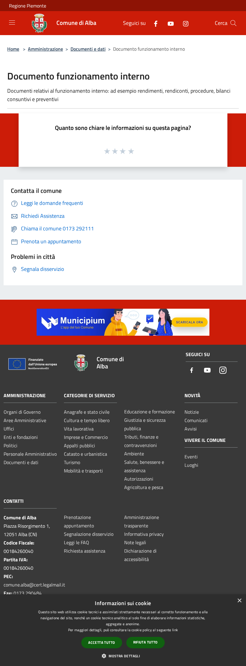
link (175, 630)
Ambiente (134, 453)
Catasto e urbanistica (85, 454)
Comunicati (196, 420)
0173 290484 (28, 593)
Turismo (72, 462)
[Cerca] (233, 23)
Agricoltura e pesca (143, 487)
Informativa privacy (144, 534)
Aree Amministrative (25, 420)
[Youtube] (168, 23)
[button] (123, 656)
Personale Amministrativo (30, 454)
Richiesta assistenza (84, 550)
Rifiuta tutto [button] (145, 642)
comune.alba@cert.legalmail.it (34, 584)
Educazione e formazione (149, 411)
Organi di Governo (22, 412)
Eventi (191, 456)
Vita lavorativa (79, 428)
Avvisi (190, 428)
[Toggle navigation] (12, 22)
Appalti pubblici (79, 445)
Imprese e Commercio (86, 437)
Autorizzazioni (138, 478)
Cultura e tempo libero (87, 420)
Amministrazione (45, 48)
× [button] (239, 600)
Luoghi (191, 465)
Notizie (191, 412)
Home (13, 48)
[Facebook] (153, 23)
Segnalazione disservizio (88, 534)
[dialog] (123, 630)
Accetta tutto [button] (101, 642)
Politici (10, 445)
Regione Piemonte (27, 5)
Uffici (9, 428)
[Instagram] (183, 23)
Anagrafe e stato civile (87, 412)
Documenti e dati (88, 48)
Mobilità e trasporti (83, 470)
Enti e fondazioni (21, 437)
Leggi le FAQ (76, 542)
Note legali (135, 542)
